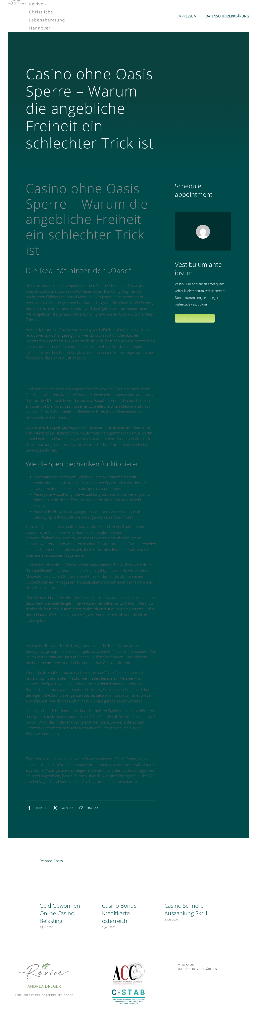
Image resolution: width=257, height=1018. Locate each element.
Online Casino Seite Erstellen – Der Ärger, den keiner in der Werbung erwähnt (90, 367)
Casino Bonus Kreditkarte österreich (119, 913)
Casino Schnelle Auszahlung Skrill (185, 909)
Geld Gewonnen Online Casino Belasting (60, 913)
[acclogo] (128, 963)
